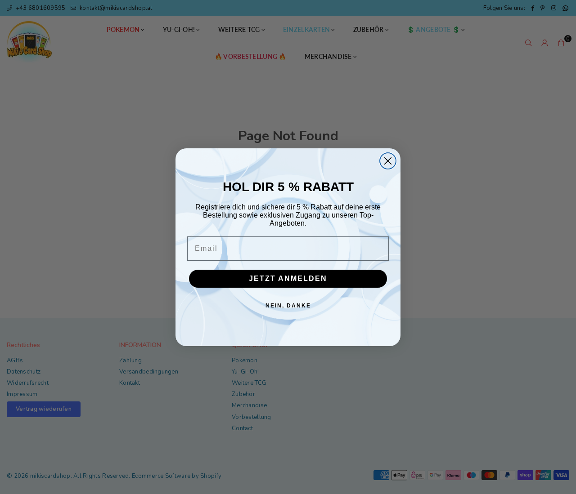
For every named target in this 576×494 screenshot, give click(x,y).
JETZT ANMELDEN (288, 278)
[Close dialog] (388, 161)
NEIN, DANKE (288, 306)
